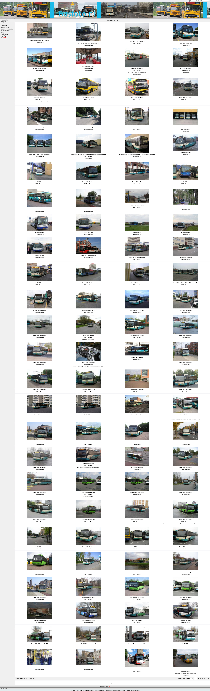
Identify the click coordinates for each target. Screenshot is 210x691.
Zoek (2, 32)
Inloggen (3, 22)
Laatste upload (5, 27)
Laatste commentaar (7, 29)
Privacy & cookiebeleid (133, 690)
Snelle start (4, 34)
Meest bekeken (5, 31)
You (3, 37)
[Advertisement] (7, 73)
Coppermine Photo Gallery (116, 683)
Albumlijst (4, 25)
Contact (72, 690)
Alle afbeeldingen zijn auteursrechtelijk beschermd (110, 690)
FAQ (77, 690)
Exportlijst (4, 36)
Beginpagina (4, 20)
